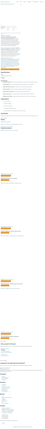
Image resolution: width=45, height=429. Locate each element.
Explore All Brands (5, 403)
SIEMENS (4, 67)
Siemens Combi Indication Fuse (7, 59)
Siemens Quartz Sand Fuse (12, 65)
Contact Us (41, 1)
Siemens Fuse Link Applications (5, 62)
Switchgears (4, 384)
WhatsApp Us (8, 367)
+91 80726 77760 (4, 354)
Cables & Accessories (5, 388)
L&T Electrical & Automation (6, 397)
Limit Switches (4, 390)
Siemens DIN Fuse (5, 60)
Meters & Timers (5, 389)
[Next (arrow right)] (43, 215)
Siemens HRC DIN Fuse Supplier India (6, 63)
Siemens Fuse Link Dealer (14, 62)
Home (17, 1)
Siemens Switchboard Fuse (10, 66)
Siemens (3, 398)
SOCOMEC (4, 399)
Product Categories (5, 377)
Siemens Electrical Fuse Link (5, 61)
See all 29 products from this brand (7, 126)
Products (24, 1)
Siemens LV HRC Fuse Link (13, 64)
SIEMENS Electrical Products (5, 35)
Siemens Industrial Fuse (15, 63)
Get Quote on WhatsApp (6, 69)
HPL (2, 396)
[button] (21, 5)
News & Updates (35, 1)
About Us (3, 376)
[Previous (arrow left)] (1, 215)
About (21, 1)
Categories (29, 1)
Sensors (3, 385)
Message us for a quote (10, 409)
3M (2, 402)
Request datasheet (4, 118)
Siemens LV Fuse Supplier (4, 64)
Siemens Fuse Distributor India (13, 61)
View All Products (5, 391)
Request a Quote (3, 367)
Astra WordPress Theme (28, 426)
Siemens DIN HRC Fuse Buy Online (13, 60)
